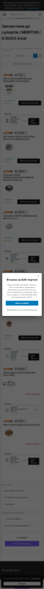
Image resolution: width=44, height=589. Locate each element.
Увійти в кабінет (22, 303)
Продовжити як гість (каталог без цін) (22, 310)
